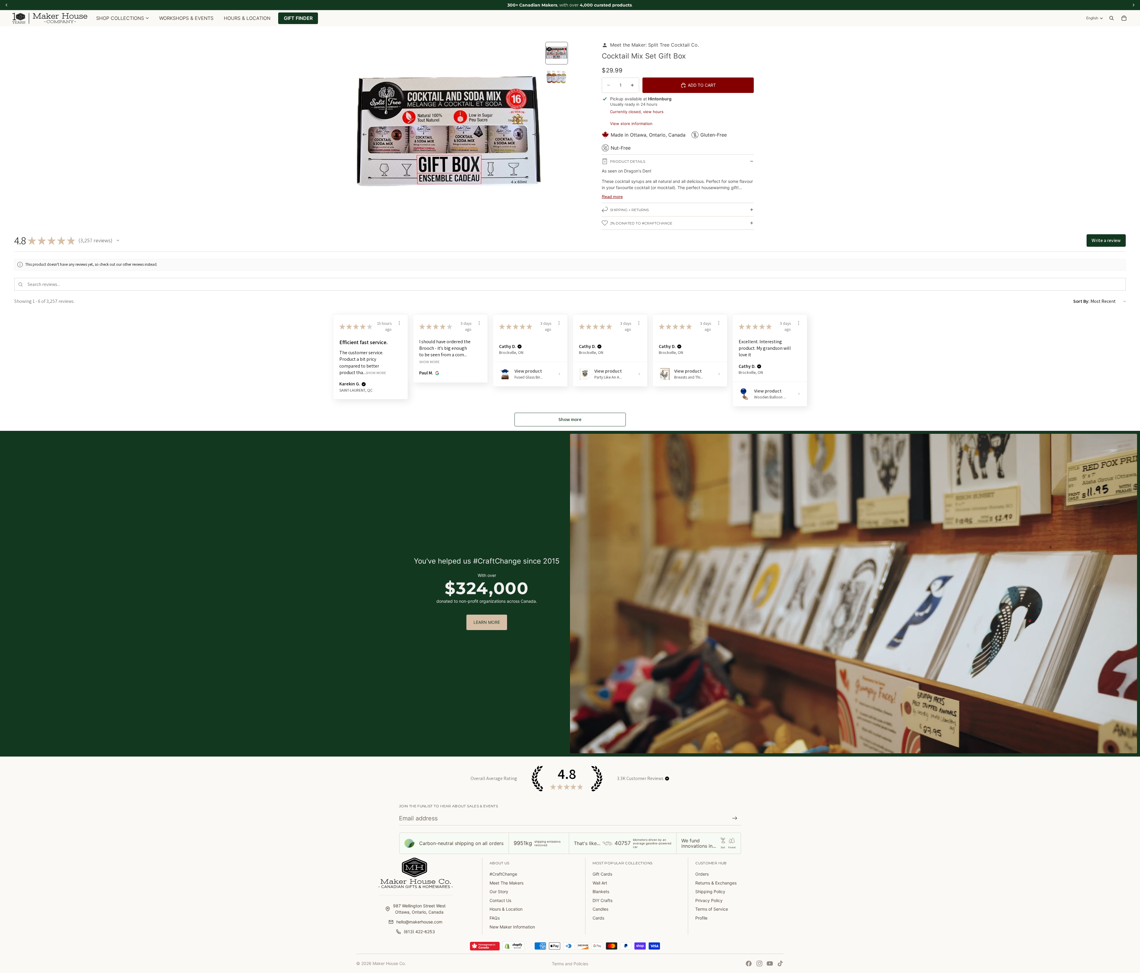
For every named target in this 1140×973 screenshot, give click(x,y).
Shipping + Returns (629, 210)
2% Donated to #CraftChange (641, 223)
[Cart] (1123, 18)
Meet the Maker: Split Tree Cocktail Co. (654, 45)
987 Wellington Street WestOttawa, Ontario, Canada (419, 909)
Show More (376, 372)
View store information (631, 123)
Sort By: (1081, 301)
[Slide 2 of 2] (556, 77)
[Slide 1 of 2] (556, 53)
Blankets (601, 891)
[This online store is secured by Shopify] (513, 946)
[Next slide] (536, 135)
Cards (598, 917)
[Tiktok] (780, 963)
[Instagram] (759, 963)
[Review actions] (399, 323)
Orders (702, 874)
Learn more (487, 622)
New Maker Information (512, 926)
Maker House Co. (389, 963)
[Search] (1111, 18)
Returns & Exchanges (716, 882)
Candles (600, 909)
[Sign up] (735, 818)
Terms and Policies (570, 963)
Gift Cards (602, 874)
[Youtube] (769, 963)
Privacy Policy (709, 900)
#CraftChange (503, 874)
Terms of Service (711, 909)
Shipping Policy (710, 891)
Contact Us (500, 900)
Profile (701, 917)
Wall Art (600, 882)
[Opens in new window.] (436, 373)
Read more (612, 196)
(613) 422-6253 (419, 931)
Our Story (499, 891)
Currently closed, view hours (637, 111)
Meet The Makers (506, 882)
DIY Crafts (602, 900)
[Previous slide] (362, 135)
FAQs (495, 917)
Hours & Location (506, 909)
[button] (117, 240)
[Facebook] (748, 963)
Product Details (627, 161)
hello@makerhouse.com (419, 921)
